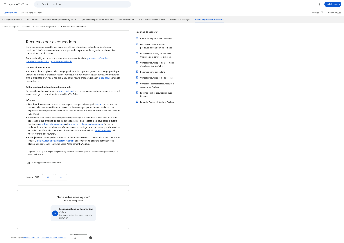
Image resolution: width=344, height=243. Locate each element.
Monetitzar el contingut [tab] (180, 19)
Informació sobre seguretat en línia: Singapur (156, 94)
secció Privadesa (103, 130)
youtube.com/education (37, 61)
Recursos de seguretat (147, 32)
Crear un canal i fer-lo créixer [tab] (152, 19)
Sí (48, 177)
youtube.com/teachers (98, 58)
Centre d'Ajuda (10, 13)
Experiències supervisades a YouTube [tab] (97, 19)
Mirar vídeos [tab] (32, 19)
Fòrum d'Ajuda (334, 13)
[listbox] (78, 237)
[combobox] (86, 4)
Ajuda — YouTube (18, 4)
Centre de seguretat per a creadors (156, 38)
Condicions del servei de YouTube (53, 238)
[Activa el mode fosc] (90, 237)
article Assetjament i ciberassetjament (55, 140)
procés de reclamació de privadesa (86, 124)
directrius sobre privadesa (52, 124)
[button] (5, 4)
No (61, 177)
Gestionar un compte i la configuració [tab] (59, 19)
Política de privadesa (31, 238)
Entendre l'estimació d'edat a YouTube (157, 102)
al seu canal (104, 78)
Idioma (75, 234)
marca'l (98, 104)
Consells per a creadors (31, 13)
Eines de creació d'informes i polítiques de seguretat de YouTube (156, 46)
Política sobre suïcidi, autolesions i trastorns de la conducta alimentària (156, 55)
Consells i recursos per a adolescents (156, 78)
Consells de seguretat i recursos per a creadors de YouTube (157, 85)
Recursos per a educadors (152, 72)
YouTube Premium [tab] (126, 19)
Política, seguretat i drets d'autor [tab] (209, 19)
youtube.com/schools (61, 61)
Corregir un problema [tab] (12, 19)
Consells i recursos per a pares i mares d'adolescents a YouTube (157, 64)
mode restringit (66, 91)
